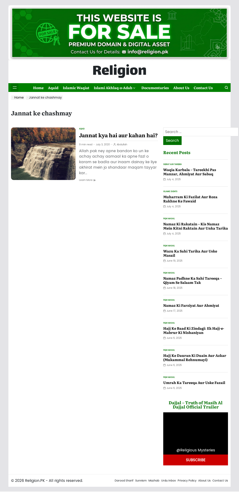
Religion (119, 72)
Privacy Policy (187, 481)
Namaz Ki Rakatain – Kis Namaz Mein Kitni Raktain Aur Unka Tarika (195, 226)
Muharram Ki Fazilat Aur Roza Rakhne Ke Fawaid (190, 198)
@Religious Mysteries (195, 450)
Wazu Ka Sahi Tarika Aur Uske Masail (190, 253)
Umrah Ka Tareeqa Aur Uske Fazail (194, 382)
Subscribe (195, 459)
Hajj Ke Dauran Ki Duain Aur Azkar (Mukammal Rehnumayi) (194, 357)
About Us (181, 87)
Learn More (87, 180)
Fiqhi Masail (169, 218)
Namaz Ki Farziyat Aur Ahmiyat (191, 305)
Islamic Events (170, 191)
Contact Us (203, 87)
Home (38, 87)
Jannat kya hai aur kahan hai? (118, 135)
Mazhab (153, 481)
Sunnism (141, 481)
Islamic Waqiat (76, 87)
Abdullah (122, 144)
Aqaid (53, 87)
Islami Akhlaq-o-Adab (113, 87)
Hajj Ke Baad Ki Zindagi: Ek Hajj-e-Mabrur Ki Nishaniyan (193, 330)
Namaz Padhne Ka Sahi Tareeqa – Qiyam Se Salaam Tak (192, 280)
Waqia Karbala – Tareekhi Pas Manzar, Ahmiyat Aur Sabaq (189, 171)
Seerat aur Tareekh (172, 164)
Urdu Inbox (168, 481)
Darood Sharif (124, 481)
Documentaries (155, 87)
